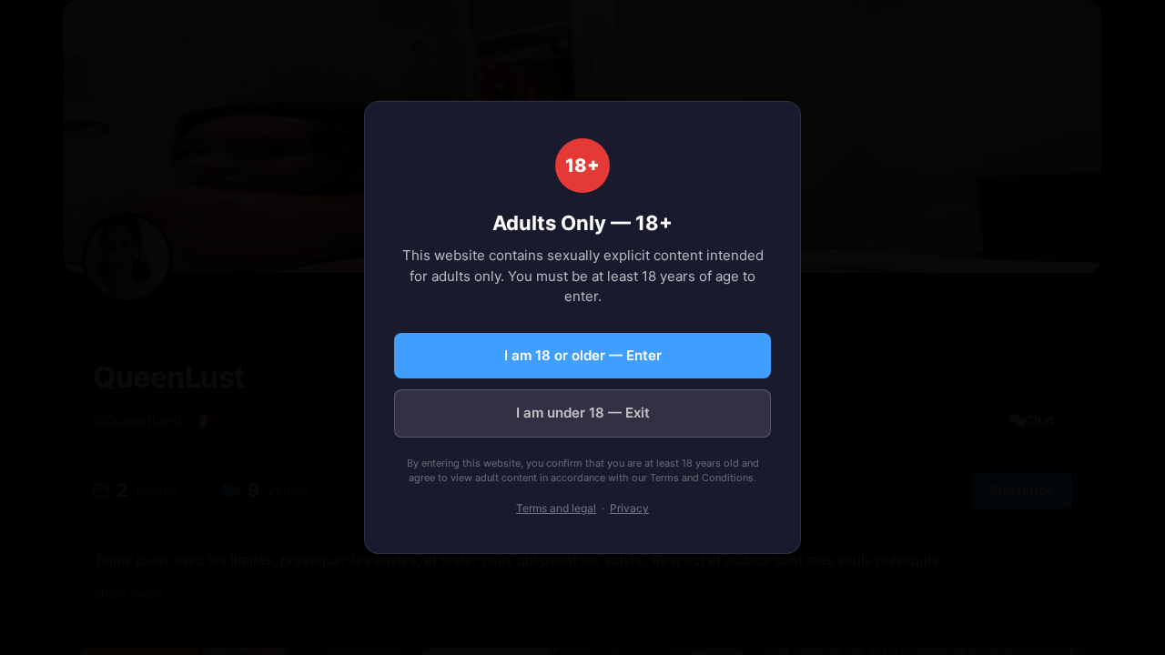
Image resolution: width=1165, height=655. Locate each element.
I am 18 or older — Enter (583, 355)
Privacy (629, 508)
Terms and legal (556, 508)
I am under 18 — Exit (583, 412)
